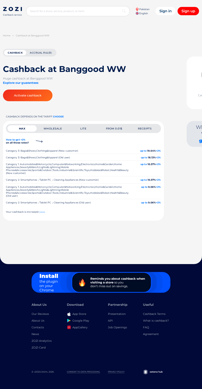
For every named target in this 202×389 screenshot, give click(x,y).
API (110, 320)
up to (143, 150)
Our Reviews (40, 314)
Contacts (38, 327)
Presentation (117, 314)
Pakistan (144, 9)
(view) (42, 212)
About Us (38, 320)
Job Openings (117, 327)
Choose (58, 116)
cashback (15, 52)
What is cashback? (156, 320)
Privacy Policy (116, 371)
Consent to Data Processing (83, 371)
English (143, 13)
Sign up (188, 11)
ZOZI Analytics (42, 341)
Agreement (151, 334)
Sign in (165, 11)
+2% (158, 150)
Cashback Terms (154, 314)
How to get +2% (17, 141)
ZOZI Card (39, 347)
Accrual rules (41, 52)
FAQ (146, 327)
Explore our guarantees (20, 83)
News (35, 334)
